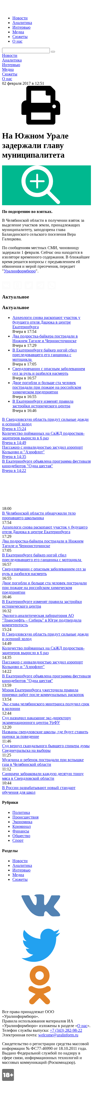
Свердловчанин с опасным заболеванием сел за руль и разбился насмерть (48, 371)
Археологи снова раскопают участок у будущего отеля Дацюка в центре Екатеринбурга (46, 322)
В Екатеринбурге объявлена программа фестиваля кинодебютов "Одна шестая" (46, 678)
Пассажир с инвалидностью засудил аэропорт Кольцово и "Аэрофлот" (42, 664)
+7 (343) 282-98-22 (66, 1030)
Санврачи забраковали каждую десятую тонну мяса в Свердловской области (43, 776)
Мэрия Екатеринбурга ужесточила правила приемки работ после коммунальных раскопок (43, 692)
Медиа (18, 32)
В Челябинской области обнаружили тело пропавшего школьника (39, 515)
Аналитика (22, 22)
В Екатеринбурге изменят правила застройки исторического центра (42, 403)
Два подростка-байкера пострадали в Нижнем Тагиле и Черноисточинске (45, 338)
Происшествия (25, 817)
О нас (17, 41)
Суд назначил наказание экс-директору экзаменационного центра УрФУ (36, 720)
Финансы (20, 831)
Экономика (22, 822)
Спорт (18, 840)
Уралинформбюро (20, 271)
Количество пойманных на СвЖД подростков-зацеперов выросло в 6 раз (43, 650)
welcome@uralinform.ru (58, 1035)
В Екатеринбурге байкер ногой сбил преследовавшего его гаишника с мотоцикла (44, 355)
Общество (21, 836)
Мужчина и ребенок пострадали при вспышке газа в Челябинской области (43, 762)
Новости (20, 18)
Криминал (21, 826)
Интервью (21, 27)
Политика (21, 812)
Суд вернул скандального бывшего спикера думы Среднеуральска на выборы (46, 748)
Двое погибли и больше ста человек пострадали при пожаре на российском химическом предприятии (46, 387)
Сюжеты (20, 36)
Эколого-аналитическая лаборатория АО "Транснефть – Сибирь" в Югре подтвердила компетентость (41, 620)
